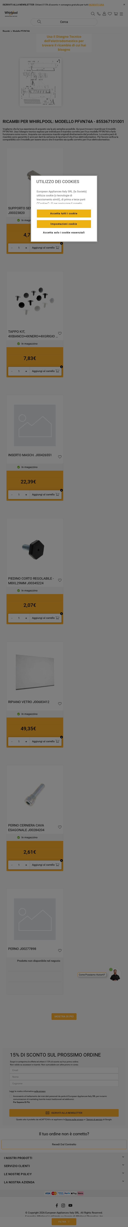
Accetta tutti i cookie (64, 213)
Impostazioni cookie (63, 223)
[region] (64, 208)
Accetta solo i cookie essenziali (64, 232)
